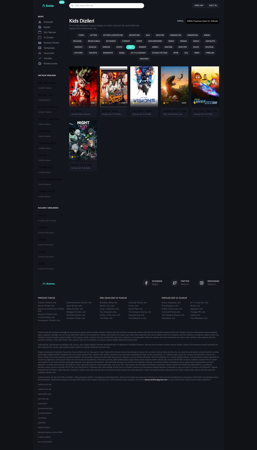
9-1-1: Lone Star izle (199, 302)
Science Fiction (159, 53)
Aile (148, 35)
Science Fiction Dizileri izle (79, 302)
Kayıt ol (213, 5)
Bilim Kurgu (94, 41)
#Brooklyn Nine (47, 83)
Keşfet (47, 27)
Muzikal (209, 47)
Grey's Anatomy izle (109, 309)
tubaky (42, 239)
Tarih (196, 53)
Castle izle (195, 315)
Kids (130, 47)
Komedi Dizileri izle (76, 318)
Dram (171, 41)
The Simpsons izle (108, 312)
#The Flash (44, 131)
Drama (183, 41)
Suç (186, 53)
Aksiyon (160, 35)
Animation (192, 35)
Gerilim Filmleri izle (47, 302)
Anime (207, 35)
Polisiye (93, 53)
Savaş (121, 53)
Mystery (78, 53)
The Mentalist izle (198, 318)
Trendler (48, 58)
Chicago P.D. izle (197, 312)
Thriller (210, 53)
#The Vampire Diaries (50, 179)
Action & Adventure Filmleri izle (51, 310)
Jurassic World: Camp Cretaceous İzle (174, 111)
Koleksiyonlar (50, 63)
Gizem (119, 47)
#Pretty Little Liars (48, 119)
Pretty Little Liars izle (110, 315)
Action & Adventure (113, 35)
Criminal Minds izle (137, 302)
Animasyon (175, 35)
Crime (139, 41)
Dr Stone (76, 111)
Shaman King (109, 111)
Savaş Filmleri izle (46, 305)
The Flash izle (106, 318)
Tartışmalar (49, 48)
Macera (168, 47)
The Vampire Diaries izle (139, 312)
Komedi (142, 47)
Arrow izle (133, 305)
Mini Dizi (182, 47)
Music (196, 47)
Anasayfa (48, 22)
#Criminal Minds (47, 143)
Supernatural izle (136, 315)
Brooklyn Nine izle (108, 302)
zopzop (42, 251)
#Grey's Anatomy (48, 107)
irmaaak (42, 227)
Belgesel (77, 41)
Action (93, 35)
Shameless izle (168, 318)
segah (41, 263)
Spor (175, 53)
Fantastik (210, 41)
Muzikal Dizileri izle (76, 315)
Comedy (126, 41)
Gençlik (92, 47)
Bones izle (195, 305)
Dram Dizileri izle (75, 309)
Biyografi (111, 41)
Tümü (81, 35)
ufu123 (42, 215)
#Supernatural (46, 191)
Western (144, 59)
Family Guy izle (107, 305)
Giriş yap (199, 5)
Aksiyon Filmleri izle (47, 314)
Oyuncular (49, 53)
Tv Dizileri (49, 37)
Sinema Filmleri (51, 42)
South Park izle (135, 309)
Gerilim (106, 47)
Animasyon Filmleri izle (49, 320)
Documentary (155, 41)
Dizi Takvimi (50, 32)
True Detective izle (137, 318)
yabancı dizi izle (44, 384)
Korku (155, 47)
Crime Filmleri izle (46, 317)
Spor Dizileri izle (74, 305)
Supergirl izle (196, 309)
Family (196, 41)
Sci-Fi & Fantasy (138, 53)
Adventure (134, 35)
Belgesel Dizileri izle (76, 312)
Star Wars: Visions (143, 111)
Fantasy (79, 47)
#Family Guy (45, 95)
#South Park (45, 167)
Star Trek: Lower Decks (205, 111)
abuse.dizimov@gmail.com (156, 380)
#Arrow (42, 155)
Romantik (108, 53)
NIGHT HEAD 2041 (81, 165)
